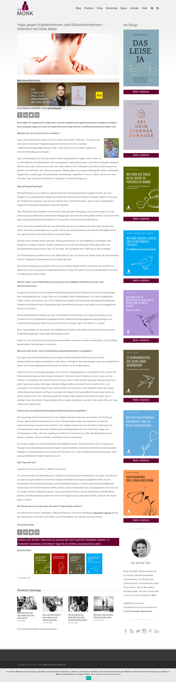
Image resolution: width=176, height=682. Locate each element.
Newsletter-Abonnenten (141, 611)
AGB (53, 665)
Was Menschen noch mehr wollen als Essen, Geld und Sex (26, 615)
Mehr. (153, 595)
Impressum (47, 665)
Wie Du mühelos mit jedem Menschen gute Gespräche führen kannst (77, 617)
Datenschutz (61, 665)
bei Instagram (54, 108)
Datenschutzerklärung (111, 674)
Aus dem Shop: (24, 550)
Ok (88, 678)
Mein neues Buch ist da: (29, 80)
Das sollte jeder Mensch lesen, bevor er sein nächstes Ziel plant (52, 617)
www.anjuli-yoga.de (102, 513)
